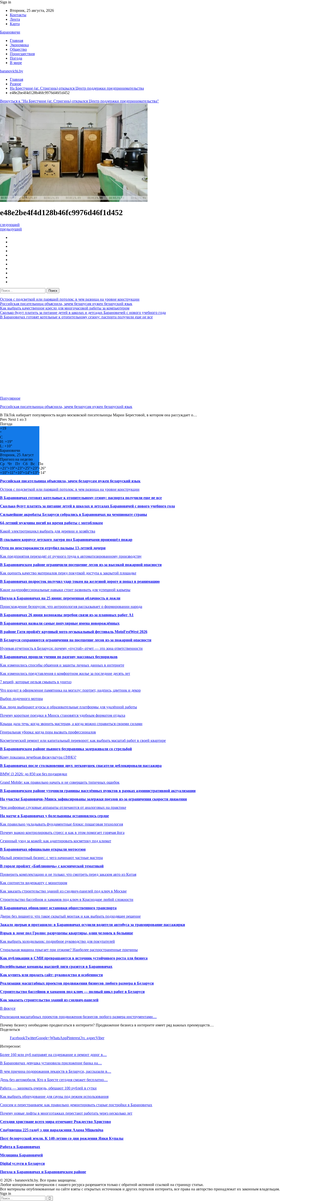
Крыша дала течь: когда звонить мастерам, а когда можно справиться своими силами (71, 724)
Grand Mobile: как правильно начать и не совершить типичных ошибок (60, 782)
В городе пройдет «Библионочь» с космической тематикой (52, 866)
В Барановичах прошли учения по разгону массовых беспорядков (59, 657)
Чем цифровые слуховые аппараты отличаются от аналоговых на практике (63, 807)
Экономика (19, 45)
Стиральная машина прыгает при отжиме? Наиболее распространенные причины (69, 950)
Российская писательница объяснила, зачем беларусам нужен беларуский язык (66, 304)
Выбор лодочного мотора (21, 699)
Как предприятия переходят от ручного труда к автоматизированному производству (71, 556)
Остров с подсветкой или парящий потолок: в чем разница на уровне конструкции (69, 299)
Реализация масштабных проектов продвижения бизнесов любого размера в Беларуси (77, 983)
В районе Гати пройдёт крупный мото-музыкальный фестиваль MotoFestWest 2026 (73, 632)
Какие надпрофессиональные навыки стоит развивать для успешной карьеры (65, 590)
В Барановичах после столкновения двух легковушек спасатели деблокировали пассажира (81, 765)
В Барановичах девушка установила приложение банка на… (51, 1063)
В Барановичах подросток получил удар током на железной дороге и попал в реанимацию (80, 581)
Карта (15, 24)
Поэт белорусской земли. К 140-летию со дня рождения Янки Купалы (61, 1138)
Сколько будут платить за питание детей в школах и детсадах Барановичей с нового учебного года (83, 312)
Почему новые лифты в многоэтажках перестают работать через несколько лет (66, 1113)
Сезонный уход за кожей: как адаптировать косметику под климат (55, 841)
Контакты (18, 15)
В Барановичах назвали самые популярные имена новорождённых (60, 623)
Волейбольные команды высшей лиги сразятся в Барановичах (56, 966)
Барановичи (10, 32)
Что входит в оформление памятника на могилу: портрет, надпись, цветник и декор (70, 690)
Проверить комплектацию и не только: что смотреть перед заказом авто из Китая (68, 874)
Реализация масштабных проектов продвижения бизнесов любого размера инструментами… (78, 1017)
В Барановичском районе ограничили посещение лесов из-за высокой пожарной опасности (81, 565)
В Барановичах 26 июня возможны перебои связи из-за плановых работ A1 (67, 615)
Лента (15, 19)
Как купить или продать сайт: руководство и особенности (51, 975)
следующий (10, 225)
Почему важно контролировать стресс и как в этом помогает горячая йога (62, 832)
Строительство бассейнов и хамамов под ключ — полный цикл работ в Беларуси (72, 992)
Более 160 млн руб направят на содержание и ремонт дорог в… (53, 1055)
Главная (16, 40)
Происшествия (22, 54)
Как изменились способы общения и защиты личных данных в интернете (62, 665)
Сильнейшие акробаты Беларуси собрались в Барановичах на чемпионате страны (73, 514)
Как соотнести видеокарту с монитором (33, 883)
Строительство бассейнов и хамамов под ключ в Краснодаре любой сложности (66, 899)
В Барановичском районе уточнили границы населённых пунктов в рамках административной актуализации (98, 791)
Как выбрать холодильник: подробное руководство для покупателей (57, 941)
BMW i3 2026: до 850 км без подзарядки (33, 774)
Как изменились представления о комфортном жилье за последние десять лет (65, 673)
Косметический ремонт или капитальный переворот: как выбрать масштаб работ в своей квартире (83, 740)
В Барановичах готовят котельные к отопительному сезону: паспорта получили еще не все (76, 317)
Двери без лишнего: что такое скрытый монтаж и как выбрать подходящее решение (70, 916)
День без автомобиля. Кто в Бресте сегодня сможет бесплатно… (54, 1080)
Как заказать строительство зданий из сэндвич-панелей (49, 1000)
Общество (18, 49)
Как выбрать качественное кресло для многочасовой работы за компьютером (64, 308)
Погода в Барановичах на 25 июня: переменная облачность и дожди (60, 598)
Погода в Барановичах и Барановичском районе (43, 1172)
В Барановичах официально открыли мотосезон (43, 849)
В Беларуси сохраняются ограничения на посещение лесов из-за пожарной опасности (75, 640)
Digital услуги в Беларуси (22, 1163)
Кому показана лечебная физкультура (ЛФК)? (38, 757)
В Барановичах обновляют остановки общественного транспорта (58, 908)
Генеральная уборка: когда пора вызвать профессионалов (48, 732)
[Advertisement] (147, 357)
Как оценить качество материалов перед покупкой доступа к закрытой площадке (68, 573)
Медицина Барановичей (21, 1155)
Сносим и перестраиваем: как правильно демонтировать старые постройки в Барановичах (76, 1105)
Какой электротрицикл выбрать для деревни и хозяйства (47, 531)
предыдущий (11, 229)
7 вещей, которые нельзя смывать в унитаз (35, 682)
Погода (16, 58)
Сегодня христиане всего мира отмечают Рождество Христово (55, 1122)
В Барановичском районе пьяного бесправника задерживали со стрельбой (66, 749)
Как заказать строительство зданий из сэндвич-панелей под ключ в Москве (63, 891)
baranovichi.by (11, 71)
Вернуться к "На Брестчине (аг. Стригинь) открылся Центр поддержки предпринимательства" (79, 101)
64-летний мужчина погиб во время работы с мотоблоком (51, 523)
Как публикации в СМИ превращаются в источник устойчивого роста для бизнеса (74, 958)
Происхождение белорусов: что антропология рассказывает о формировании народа (71, 606)
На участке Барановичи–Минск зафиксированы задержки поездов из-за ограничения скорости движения (93, 799)
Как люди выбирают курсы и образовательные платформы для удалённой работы (68, 707)
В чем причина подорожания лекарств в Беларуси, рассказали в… (55, 1071)
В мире (16, 63)
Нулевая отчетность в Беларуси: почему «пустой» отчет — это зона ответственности (71, 648)
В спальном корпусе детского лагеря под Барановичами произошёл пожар (66, 539)
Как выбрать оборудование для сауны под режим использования (54, 1096)
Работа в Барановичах (20, 1147)
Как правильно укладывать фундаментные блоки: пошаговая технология (61, 824)
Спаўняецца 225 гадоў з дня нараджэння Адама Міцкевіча (51, 1130)
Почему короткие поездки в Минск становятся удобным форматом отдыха (62, 715)
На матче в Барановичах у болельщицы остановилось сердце (54, 816)
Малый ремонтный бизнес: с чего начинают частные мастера (51, 858)
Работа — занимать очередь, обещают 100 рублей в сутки (48, 1088)
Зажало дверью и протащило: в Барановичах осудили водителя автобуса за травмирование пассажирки (92, 925)
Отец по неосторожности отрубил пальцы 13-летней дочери (53, 548)
